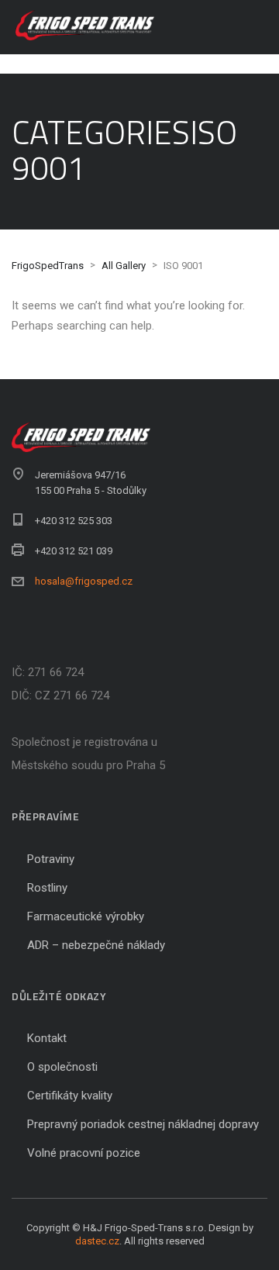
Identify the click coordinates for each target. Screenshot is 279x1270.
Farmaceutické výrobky (85, 916)
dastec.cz (97, 1241)
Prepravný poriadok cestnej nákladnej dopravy (143, 1124)
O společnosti (62, 1067)
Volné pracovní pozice (83, 1153)
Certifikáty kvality (69, 1096)
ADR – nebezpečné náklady (96, 945)
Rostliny (47, 888)
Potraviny (50, 859)
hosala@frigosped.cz (84, 581)
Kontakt (47, 1038)
